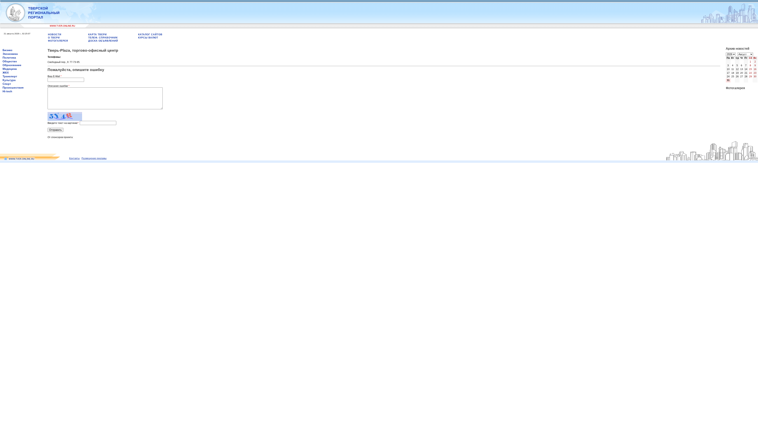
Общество (10, 61)
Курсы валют (148, 37)
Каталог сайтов (150, 34)
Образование (12, 65)
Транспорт (10, 76)
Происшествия (13, 87)
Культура (9, 80)
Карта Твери (97, 34)
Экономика (10, 53)
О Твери (54, 37)
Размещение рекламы (94, 158)
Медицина (10, 68)
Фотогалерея (58, 40)
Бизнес (7, 50)
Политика (9, 57)
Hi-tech (7, 91)
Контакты (74, 158)
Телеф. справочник (103, 37)
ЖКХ (6, 72)
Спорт (7, 83)
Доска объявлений (103, 40)
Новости (54, 34)
